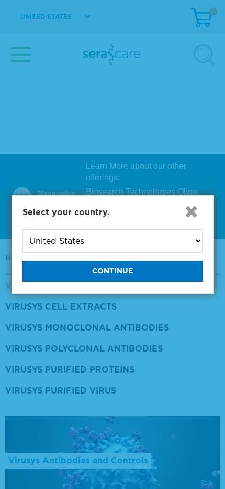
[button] (191, 211)
